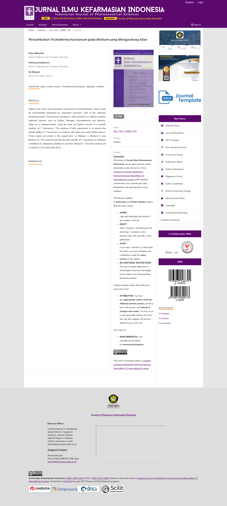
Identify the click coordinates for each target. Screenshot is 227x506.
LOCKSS (67, 481)
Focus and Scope (174, 154)
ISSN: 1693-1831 (75, 478)
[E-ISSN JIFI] (179, 300)
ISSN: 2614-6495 (100, 478)
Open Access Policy (175, 198)
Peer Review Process (176, 147)
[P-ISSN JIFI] (179, 284)
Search (197, 24)
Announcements (60, 24)
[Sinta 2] (180, 49)
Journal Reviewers (175, 133)
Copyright (170, 205)
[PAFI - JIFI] (171, 252)
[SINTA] (89, 492)
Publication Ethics (174, 162)
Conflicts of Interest (170, 220)
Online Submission (175, 169)
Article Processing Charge (178, 191)
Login (200, 2)
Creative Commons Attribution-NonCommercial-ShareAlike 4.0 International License (129, 176)
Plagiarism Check (174, 176)
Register (189, 2)
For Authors (164, 318)
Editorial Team (172, 125)
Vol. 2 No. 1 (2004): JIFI (60, 30)
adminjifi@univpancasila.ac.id (62, 461)
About (76, 24)
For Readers (164, 313)
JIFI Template (172, 140)
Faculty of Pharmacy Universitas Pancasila (113, 415)
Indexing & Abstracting (176, 212)
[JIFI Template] (180, 103)
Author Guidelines (174, 183)
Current (30, 24)
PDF (120, 116)
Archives (43, 24)
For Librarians (165, 323)
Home (31, 30)
